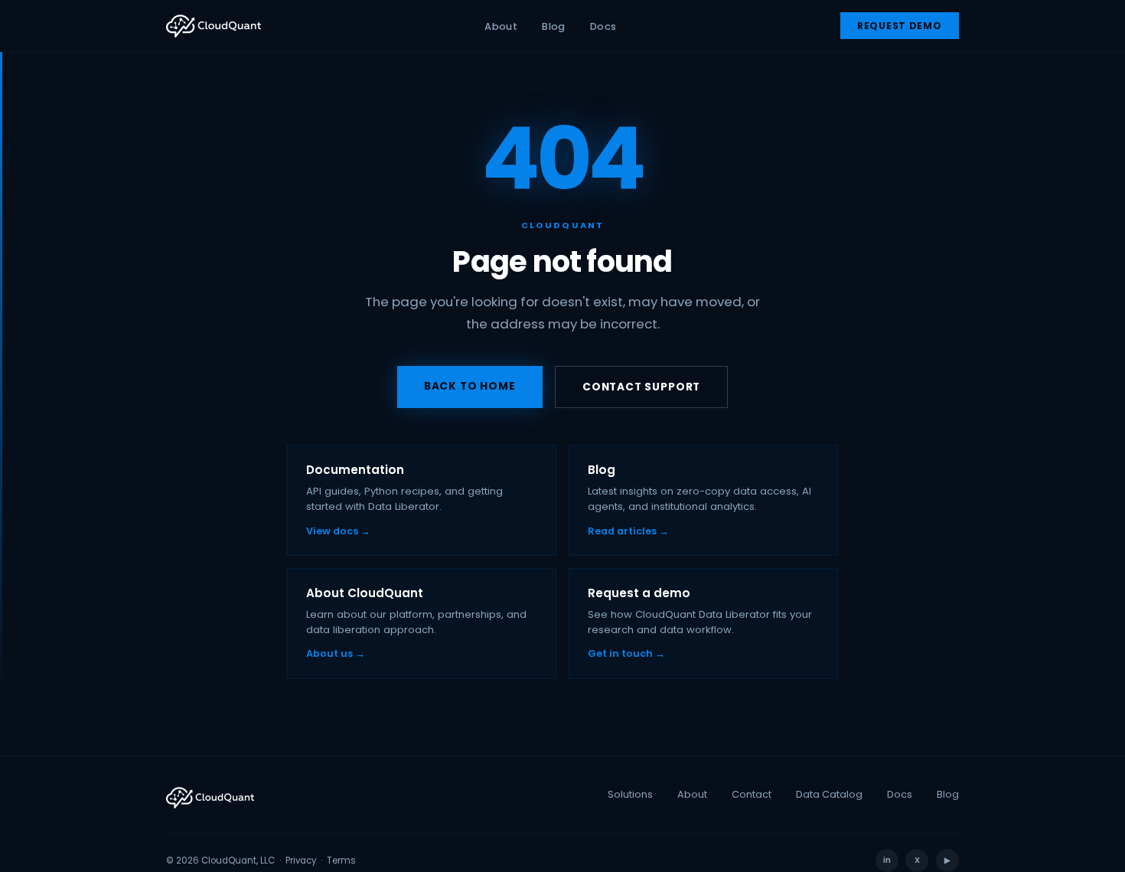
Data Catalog (829, 794)
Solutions (630, 794)
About (500, 26)
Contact (751, 794)
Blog (554, 26)
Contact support (641, 387)
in (887, 860)
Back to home (470, 386)
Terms (341, 860)
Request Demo (899, 25)
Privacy (300, 860)
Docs (603, 26)
